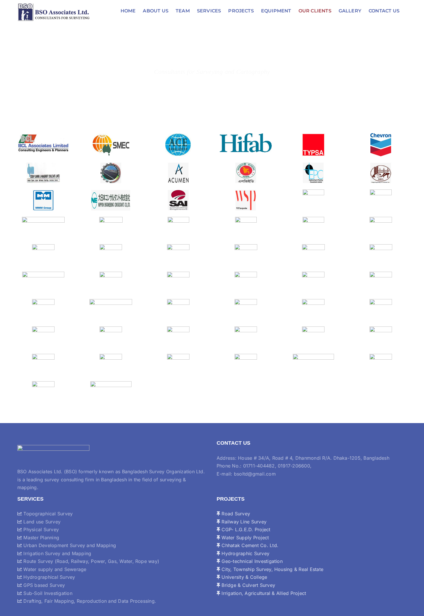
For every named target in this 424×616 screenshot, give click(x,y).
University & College (243, 577)
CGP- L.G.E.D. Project (245, 529)
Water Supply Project (244, 537)
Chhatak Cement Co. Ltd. (249, 545)
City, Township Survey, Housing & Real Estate (271, 569)
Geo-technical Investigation (251, 561)
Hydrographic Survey (244, 553)
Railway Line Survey (243, 522)
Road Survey (235, 514)
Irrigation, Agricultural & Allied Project (263, 593)
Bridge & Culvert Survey (247, 585)
